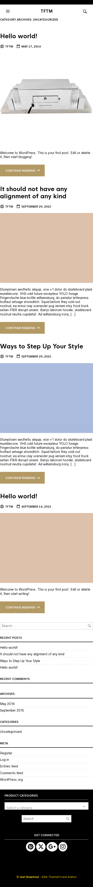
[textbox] (46, 806)
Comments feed (11, 773)
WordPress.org (11, 779)
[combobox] (46, 806)
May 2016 (7, 704)
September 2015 (12, 710)
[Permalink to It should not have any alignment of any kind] (46, 248)
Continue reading (20, 171)
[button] (8, 11)
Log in (4, 760)
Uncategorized (11, 731)
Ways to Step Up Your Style (41, 346)
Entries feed (9, 766)
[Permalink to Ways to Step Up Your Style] (46, 398)
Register (6, 753)
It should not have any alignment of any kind (33, 192)
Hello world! (18, 36)
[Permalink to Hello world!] (46, 99)
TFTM (47, 11)
